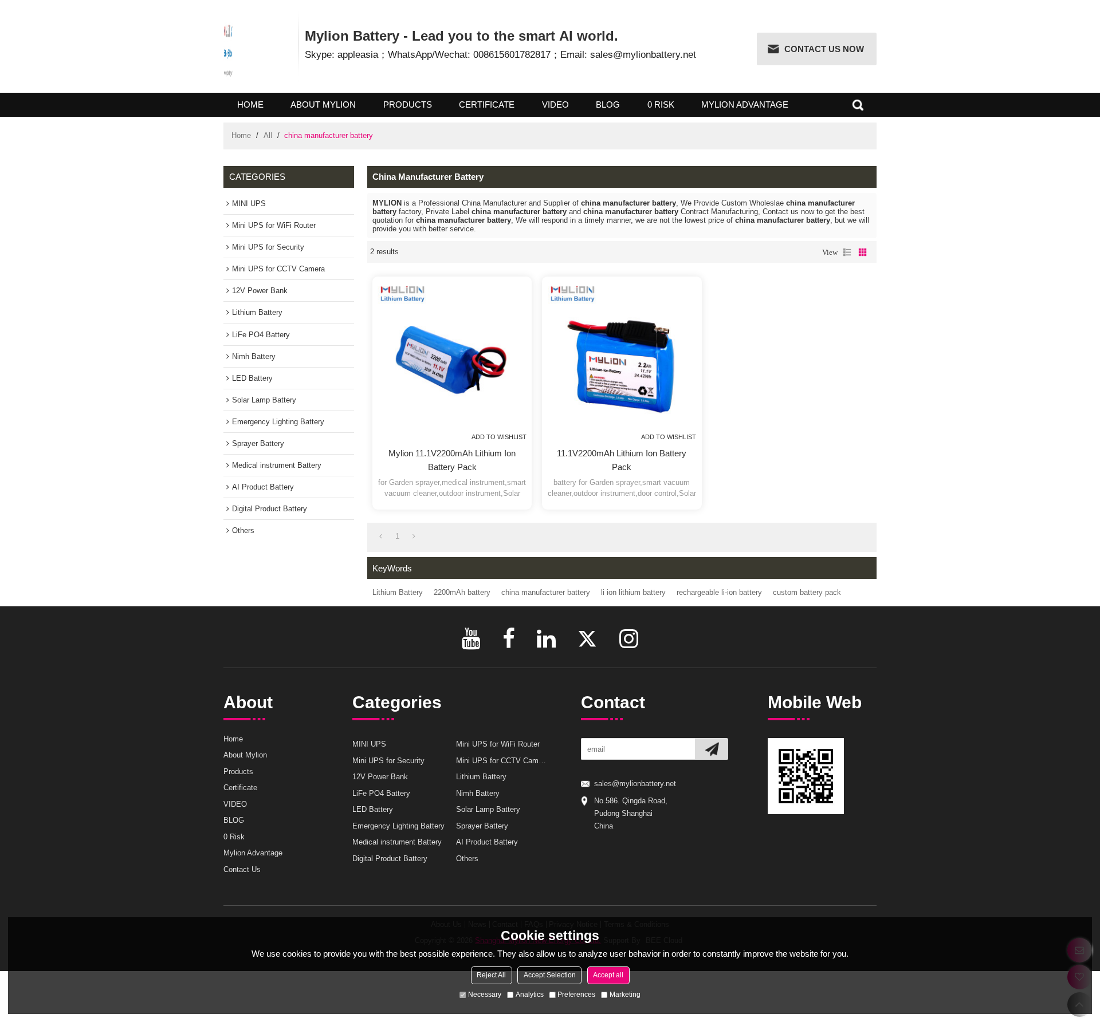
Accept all (608, 975)
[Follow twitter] (588, 638)
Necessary (484, 995)
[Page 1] (380, 536)
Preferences (576, 995)
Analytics (530, 995)
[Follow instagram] (628, 638)
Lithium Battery (397, 592)
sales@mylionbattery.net (635, 783)
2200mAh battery (462, 592)
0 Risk (660, 104)
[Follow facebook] (508, 638)
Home (250, 104)
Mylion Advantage (744, 104)
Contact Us (242, 869)
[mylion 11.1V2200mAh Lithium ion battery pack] (452, 356)
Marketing (625, 995)
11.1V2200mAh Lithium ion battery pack (621, 460)
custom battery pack (807, 592)
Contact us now (824, 49)
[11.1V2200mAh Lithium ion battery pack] (622, 356)
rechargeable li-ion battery (719, 592)
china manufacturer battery (545, 592)
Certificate (486, 104)
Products (407, 104)
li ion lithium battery (633, 592)
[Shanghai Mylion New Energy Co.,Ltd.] (228, 50)
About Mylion (323, 104)
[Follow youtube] (471, 638)
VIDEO (555, 104)
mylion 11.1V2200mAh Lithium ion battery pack (452, 460)
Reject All (491, 975)
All (268, 135)
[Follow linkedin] (546, 638)
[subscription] (712, 749)
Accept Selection (550, 975)
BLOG (608, 104)
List (847, 252)
